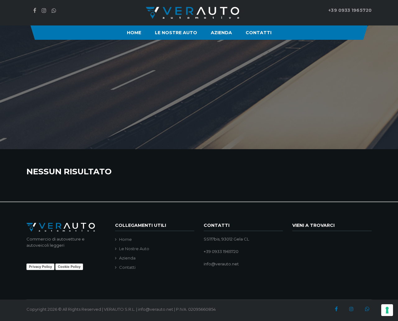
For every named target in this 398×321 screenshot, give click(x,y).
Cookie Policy (69, 266)
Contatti (258, 32)
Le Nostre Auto (176, 32)
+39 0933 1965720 (350, 10)
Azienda (221, 32)
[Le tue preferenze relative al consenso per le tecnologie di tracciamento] (387, 310)
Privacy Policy (40, 266)
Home (134, 32)
